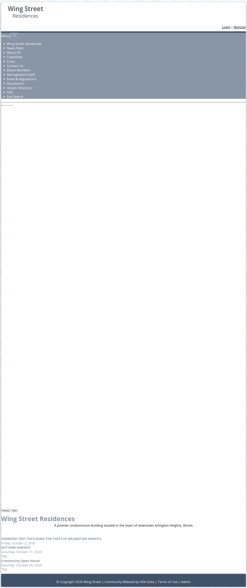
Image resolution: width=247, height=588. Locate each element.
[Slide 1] (5, 105)
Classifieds (15, 57)
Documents (15, 83)
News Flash (15, 48)
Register (240, 27)
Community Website (119, 582)
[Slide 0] (2, 105)
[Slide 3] (12, 105)
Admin (186, 582)
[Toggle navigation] (14, 35)
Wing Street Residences (24, 44)
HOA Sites (147, 582)
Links (11, 61)
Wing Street (92, 582)
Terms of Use (168, 582)
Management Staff (21, 74)
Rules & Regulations (22, 79)
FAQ (10, 92)
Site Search (15, 96)
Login (226, 27)
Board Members (18, 70)
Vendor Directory (19, 88)
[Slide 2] (8, 105)
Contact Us (15, 66)
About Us (14, 52)
